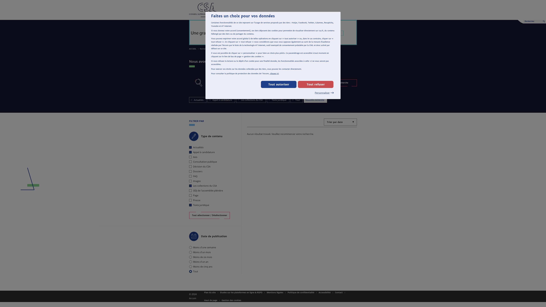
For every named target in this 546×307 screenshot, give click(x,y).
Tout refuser (316, 84)
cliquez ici (274, 73)
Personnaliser (322, 92)
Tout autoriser (278, 84)
